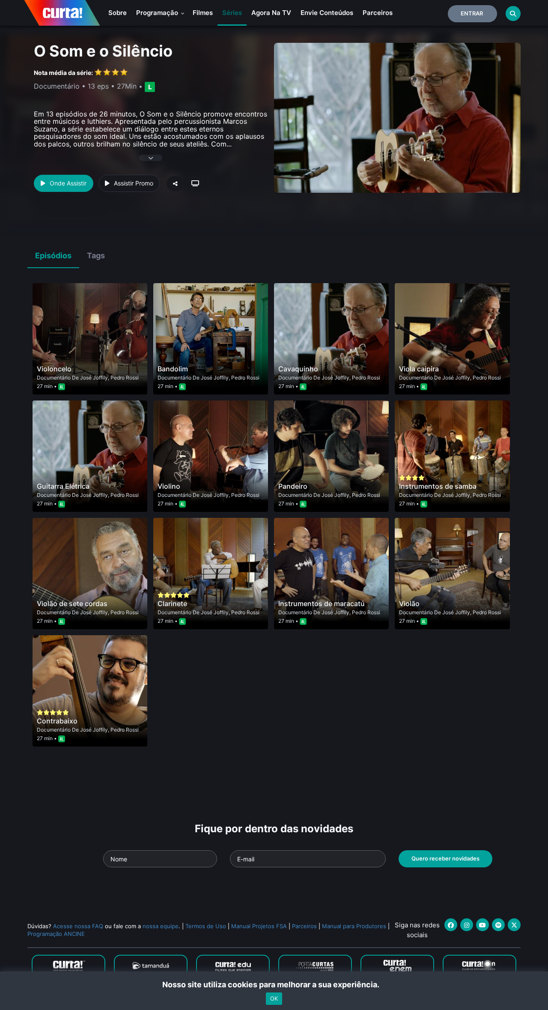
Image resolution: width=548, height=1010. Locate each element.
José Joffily (94, 377)
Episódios (53, 255)
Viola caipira (419, 369)
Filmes (203, 13)
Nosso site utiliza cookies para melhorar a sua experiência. (274, 984)
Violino (169, 486)
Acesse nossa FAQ (78, 926)
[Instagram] (466, 924)
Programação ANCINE (56, 933)
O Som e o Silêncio (103, 51)
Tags (96, 255)
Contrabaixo (57, 721)
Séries (232, 13)
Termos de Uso (205, 926)
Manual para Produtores (354, 926)
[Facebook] (450, 924)
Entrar (472, 13)
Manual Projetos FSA (259, 926)
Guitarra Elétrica (63, 486)
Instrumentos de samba (438, 486)
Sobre (117, 13)
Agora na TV (271, 13)
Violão (409, 603)
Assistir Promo (133, 183)
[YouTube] (482, 924)
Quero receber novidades (445, 858)
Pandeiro (292, 486)
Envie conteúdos (327, 13)
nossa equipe (161, 926)
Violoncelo (54, 369)
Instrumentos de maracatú (321, 603)
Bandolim (173, 369)
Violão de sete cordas (72, 603)
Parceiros (378, 13)
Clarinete (172, 603)
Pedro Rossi (124, 377)
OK (274, 998)
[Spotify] (498, 924)
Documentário (54, 377)
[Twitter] (514, 924)
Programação (158, 13)
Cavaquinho (298, 369)
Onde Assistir (68, 183)
